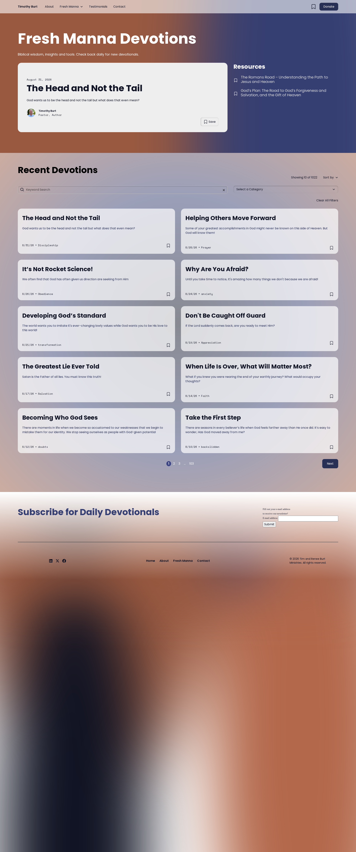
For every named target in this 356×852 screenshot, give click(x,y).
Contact (119, 6)
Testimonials (98, 6)
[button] (71, 6)
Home (150, 561)
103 (191, 463)
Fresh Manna (69, 6)
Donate (328, 6)
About (49, 6)
